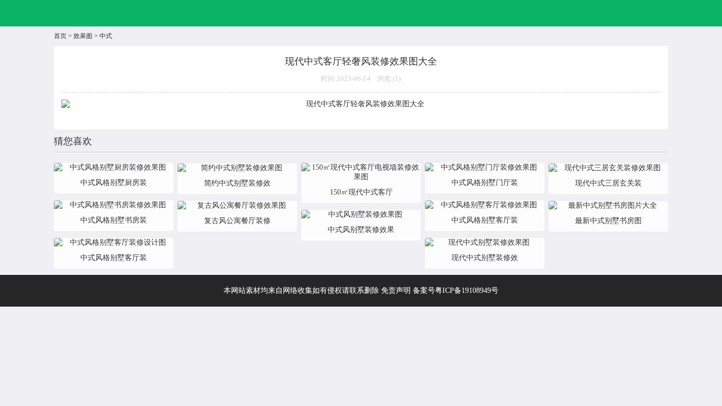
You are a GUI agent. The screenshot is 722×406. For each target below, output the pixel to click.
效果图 (82, 36)
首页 (60, 36)
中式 (105, 36)
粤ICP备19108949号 (466, 290)
